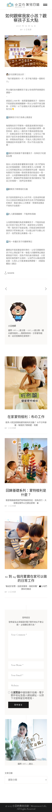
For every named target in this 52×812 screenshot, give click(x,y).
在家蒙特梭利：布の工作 (26, 417)
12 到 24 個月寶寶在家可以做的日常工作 (26, 579)
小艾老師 (28, 30)
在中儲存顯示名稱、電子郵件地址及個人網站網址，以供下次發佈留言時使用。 (27, 695)
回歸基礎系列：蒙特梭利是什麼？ (26, 493)
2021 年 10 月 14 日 (26, 26)
